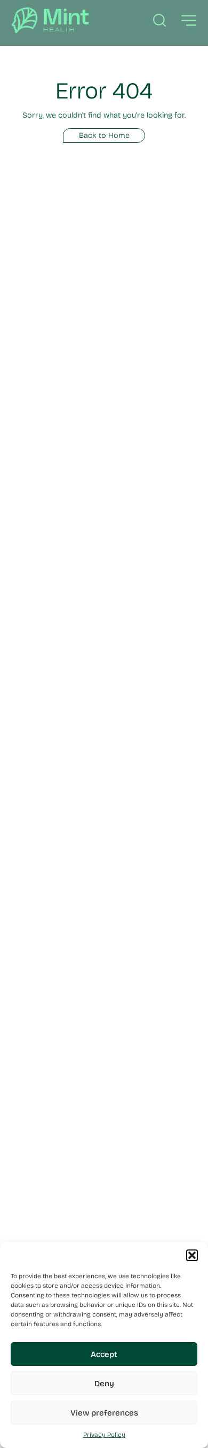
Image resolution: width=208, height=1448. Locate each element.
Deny (104, 1383)
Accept (104, 1354)
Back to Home (104, 135)
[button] (192, 1255)
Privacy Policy (104, 1434)
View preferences (104, 1413)
